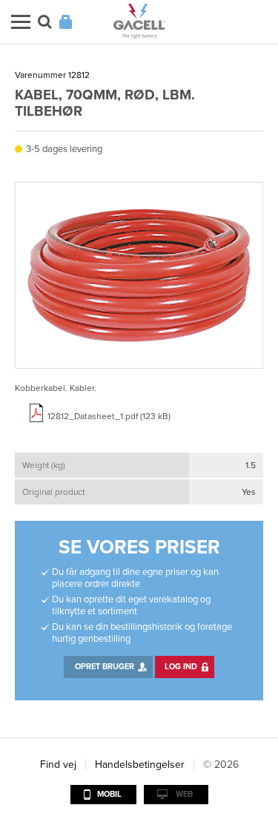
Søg (45, 22)
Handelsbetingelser (140, 764)
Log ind (181, 666)
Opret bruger (104, 666)
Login (65, 22)
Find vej (58, 764)
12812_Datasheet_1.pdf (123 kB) (109, 416)
